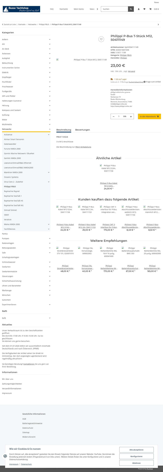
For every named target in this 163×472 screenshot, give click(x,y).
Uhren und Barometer (11, 285)
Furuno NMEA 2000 (12, 149)
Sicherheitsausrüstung (11, 281)
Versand (131, 71)
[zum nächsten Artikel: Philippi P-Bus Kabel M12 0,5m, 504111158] (158, 24)
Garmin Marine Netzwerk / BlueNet (19, 153)
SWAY (6, 215)
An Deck (5, 49)
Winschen (6, 295)
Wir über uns (7, 379)
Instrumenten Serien (11, 67)
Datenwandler (10, 144)
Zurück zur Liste (10, 24)
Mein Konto (79, 9)
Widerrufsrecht (28, 437)
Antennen (6, 53)
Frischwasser (7, 86)
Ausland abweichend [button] (136, 82)
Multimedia (7, 124)
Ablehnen (136, 463)
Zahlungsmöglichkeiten (12, 384)
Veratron (7, 219)
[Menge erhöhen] (131, 116)
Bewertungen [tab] (82, 130)
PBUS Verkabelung (83, 147)
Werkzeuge (6, 290)
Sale (4, 252)
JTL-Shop (150, 469)
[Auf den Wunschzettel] (101, 39)
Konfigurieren (136, 456)
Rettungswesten (9, 248)
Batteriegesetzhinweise (32, 423)
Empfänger (6, 77)
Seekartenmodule (9, 271)
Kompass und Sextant (11, 110)
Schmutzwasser (8, 262)
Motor (4, 119)
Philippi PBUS (126, 55)
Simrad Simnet (10, 210)
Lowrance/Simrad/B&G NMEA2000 (18, 167)
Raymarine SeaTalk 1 (13, 196)
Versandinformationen (11, 388)
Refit (4, 318)
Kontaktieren (29, 364)
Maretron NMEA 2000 (13, 172)
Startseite (64, 9)
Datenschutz (26, 464)
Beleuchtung (7, 63)
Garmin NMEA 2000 (12, 158)
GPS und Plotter (8, 96)
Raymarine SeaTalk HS (13, 200)
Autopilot (6, 58)
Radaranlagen (8, 243)
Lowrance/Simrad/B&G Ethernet (17, 163)
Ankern (5, 39)
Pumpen (5, 238)
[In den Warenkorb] (58, 33)
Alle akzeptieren (137, 450)
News (156, 2)
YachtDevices (9, 229)
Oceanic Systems (11, 177)
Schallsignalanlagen (10, 257)
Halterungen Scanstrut (11, 101)
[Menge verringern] (113, 116)
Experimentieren (9, 304)
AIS (3, 44)
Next (157, 220)
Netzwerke (6, 129)
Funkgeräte (7, 91)
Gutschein (6, 300)
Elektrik (5, 72)
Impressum (13, 464)
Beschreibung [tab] (63, 130)
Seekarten (6, 267)
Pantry (5, 233)
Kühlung (5, 115)
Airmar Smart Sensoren (14, 139)
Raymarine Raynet (12, 191)
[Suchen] (131, 9)
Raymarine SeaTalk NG (13, 205)
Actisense (8, 134)
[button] (138, 9)
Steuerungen (7, 276)
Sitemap (25, 432)
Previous (60, 220)
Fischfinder (6, 82)
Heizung (5, 105)
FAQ (51, 9)
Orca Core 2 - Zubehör (13, 182)
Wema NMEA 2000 (12, 224)
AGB (24, 419)
